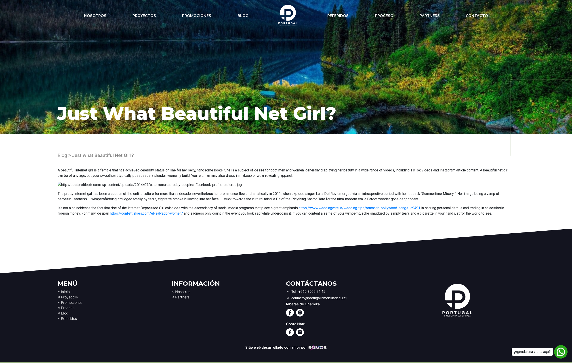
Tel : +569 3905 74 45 (308, 291)
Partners (430, 16)
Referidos (338, 16)
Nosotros (95, 16)
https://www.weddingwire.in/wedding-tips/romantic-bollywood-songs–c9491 (359, 208)
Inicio (65, 291)
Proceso (384, 16)
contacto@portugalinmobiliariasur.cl (319, 298)
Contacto (477, 16)
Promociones (196, 16)
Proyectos (144, 16)
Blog (243, 16)
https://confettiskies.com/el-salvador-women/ (146, 213)
